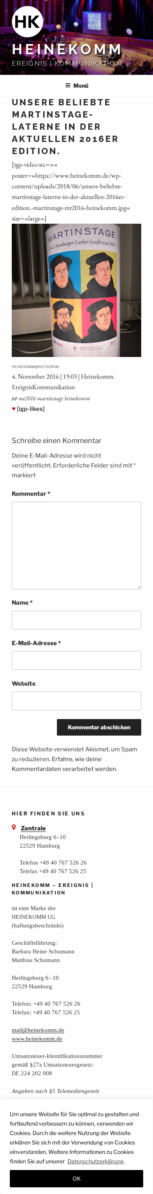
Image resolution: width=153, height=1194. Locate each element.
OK (77, 1178)
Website (24, 683)
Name (22, 602)
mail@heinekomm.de (38, 1030)
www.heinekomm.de (37, 1038)
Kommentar (31, 493)
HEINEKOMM (68, 49)
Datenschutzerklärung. (96, 1161)
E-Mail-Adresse (36, 643)
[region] (76, 1146)
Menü (80, 85)
